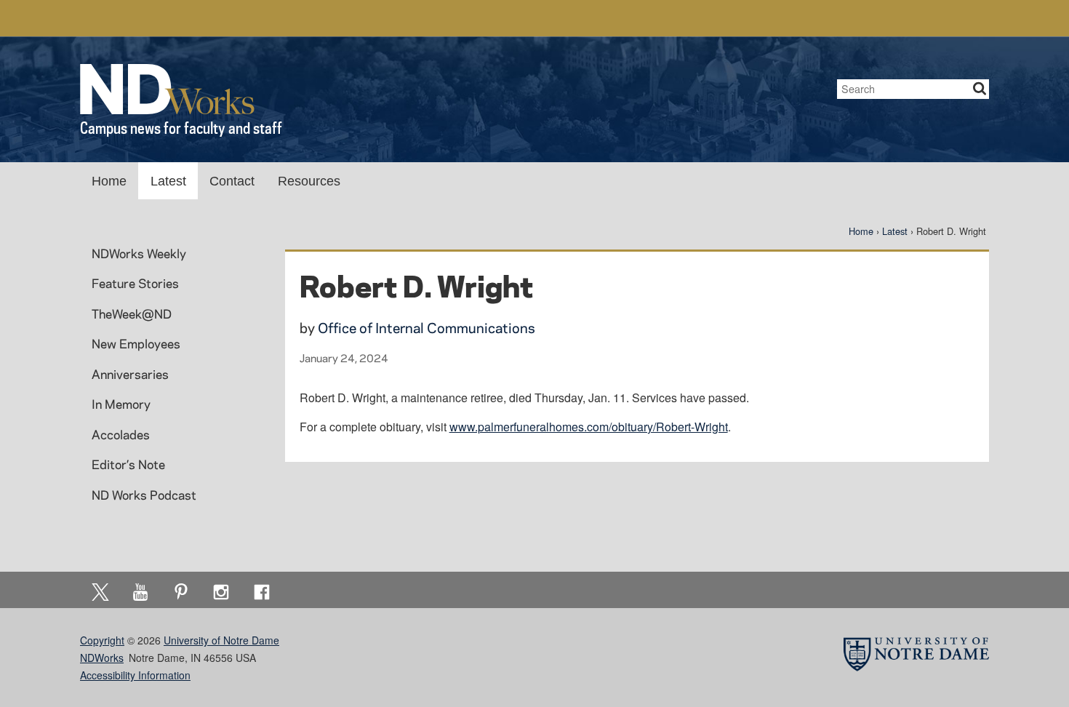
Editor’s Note (128, 464)
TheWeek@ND (132, 313)
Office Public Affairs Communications (798, 18)
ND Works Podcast (144, 495)
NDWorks (102, 657)
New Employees (136, 343)
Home (109, 181)
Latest (168, 181)
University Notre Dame (189, 18)
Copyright (102, 640)
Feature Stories (135, 283)
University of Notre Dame (221, 640)
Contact (232, 181)
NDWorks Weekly (139, 253)
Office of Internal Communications (426, 328)
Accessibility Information (135, 675)
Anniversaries (130, 374)
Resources (309, 181)
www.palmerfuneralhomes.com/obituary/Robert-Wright (588, 426)
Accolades (121, 434)
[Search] (980, 89)
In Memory (121, 404)
